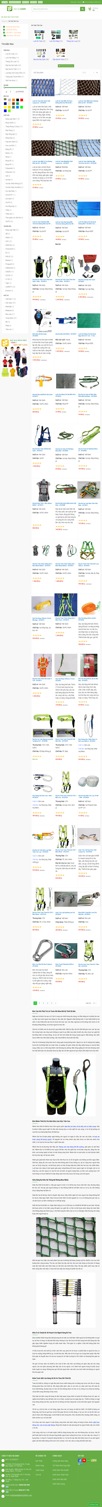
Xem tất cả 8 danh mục (66, 66)
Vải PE (11, 221)
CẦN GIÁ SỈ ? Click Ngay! (13, 33)
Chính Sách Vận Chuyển (60, 1470)
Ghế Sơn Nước (13, 80)
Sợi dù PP (12, 195)
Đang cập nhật (14, 119)
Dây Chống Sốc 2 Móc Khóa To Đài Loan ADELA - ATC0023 (87, 740)
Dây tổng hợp (13, 134)
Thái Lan (11, 329)
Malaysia (11, 310)
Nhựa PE (11, 161)
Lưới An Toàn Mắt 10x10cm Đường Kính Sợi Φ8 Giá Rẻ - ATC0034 (63, 102)
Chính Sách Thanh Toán (60, 1475)
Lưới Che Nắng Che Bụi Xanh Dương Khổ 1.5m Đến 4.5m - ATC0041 (87, 223)
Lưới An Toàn (39, 41)
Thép (10, 210)
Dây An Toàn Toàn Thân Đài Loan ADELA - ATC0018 (88, 565)
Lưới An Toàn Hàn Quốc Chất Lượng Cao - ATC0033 (41, 102)
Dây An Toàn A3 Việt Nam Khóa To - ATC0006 (88, 450)
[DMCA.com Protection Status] (94, 1460)
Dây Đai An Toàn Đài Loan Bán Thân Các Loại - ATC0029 (41, 851)
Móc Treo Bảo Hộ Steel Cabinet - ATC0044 (42, 965)
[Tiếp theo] (55, 1003)
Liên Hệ (40, 2)
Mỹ (9, 322)
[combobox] (58, 9)
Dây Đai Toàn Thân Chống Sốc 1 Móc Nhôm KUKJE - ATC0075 (65, 565)
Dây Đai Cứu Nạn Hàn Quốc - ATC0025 (87, 280)
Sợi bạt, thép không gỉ (16, 183)
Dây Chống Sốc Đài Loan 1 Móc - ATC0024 (42, 796)
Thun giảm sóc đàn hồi (16, 217)
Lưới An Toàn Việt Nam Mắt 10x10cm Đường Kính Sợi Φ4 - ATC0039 (41, 223)
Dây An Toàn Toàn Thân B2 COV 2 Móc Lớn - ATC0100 (65, 796)
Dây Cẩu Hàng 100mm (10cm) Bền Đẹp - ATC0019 (41, 619)
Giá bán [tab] (6, 85)
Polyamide (12, 168)
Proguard (11, 264)
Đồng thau (12, 138)
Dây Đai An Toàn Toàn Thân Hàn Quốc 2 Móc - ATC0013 (65, 280)
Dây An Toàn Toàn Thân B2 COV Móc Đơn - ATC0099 (65, 740)
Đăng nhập (73, 2)
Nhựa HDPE (12, 123)
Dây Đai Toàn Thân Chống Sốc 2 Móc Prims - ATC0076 (65, 619)
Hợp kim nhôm (13, 142)
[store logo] (9, 8)
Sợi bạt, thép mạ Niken (16, 187)
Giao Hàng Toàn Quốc (13, 35)
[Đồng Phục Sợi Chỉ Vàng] (14, 358)
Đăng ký (79, 2)
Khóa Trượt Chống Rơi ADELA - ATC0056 (64, 965)
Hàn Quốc (12, 303)
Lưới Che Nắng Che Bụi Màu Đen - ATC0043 (65, 395)
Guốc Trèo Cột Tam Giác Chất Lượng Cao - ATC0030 (87, 851)
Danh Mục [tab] (7, 50)
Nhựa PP (11, 164)
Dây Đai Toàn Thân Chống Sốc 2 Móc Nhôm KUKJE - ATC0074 (42, 565)
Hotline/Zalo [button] (94, 1504)
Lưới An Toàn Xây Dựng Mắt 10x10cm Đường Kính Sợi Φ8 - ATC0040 (64, 223)
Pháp (10, 325)
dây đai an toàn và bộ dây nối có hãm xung (80, 1126)
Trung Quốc (13, 318)
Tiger (10, 283)
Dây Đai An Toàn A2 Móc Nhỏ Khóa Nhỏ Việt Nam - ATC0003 (87, 395)
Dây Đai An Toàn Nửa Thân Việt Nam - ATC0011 (88, 504)
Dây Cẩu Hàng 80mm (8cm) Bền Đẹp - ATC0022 (88, 679)
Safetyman (12, 268)
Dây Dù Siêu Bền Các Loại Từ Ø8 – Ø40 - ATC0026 (88, 796)
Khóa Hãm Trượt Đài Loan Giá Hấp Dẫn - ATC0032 (87, 913)
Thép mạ (11, 214)
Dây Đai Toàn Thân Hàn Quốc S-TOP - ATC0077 (42, 679)
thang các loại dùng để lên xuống (71, 1147)
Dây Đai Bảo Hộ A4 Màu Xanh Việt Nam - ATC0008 (65, 504)
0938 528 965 (24, 1485)
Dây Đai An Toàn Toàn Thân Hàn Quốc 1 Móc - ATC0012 (42, 280)
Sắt (9, 176)
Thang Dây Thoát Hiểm (16, 77)
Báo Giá (58, 244)
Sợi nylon (11, 198)
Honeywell (12, 249)
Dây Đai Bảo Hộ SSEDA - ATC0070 (65, 334)
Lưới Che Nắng (56, 41)
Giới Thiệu (4, 2)
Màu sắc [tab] (6, 96)
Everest (11, 290)
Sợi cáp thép (13, 191)
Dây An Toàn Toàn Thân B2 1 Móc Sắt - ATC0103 (88, 965)
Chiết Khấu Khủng (11, 30)
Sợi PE (10, 202)
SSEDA (11, 271)
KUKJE (11, 256)
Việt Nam (12, 299)
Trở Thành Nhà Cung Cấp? (61, 1465)
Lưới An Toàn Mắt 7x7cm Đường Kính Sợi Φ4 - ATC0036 (42, 162)
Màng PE (11, 149)
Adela (11, 237)
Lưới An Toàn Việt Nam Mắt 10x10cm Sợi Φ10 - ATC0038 (87, 162)
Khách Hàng (26, 2)
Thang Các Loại (73, 41)
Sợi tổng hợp (13, 206)
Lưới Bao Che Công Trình (16, 73)
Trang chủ (4, 21)
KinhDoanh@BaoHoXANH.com (92, 2)
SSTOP (11, 275)
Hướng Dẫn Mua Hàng (15, 2)
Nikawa (11, 260)
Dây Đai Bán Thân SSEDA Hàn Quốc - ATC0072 (41, 450)
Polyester (12, 172)
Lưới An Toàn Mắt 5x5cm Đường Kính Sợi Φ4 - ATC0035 (88, 102)
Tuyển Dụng (33, 2)
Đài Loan (12, 314)
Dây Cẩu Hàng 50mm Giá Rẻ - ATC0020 (87, 619)
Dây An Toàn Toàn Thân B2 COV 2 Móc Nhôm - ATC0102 (42, 913)
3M (9, 234)
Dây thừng (12, 130)
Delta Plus (12, 245)
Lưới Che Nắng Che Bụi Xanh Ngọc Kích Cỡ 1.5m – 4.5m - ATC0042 (87, 335)
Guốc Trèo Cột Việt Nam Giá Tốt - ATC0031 (65, 913)
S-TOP (10, 279)
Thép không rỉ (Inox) (16, 126)
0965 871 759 (24, 1490)
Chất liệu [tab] (6, 115)
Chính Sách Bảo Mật (59, 1479)
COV (10, 241)
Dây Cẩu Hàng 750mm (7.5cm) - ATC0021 (65, 679)
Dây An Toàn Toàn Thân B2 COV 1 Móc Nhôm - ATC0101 (65, 851)
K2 (9, 252)
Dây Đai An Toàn (60, 59)
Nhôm (11, 153)
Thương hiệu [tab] (7, 226)
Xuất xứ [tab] (6, 295)
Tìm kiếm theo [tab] (7, 44)
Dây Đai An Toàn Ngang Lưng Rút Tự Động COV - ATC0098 (42, 740)
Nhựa (10, 157)
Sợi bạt (11, 179)
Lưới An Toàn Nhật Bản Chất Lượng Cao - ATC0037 (64, 162)
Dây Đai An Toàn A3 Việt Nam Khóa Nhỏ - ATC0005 (64, 450)
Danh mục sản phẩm (10, 17)
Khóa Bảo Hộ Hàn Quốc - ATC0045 (39, 335)
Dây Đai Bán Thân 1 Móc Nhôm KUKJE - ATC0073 (42, 504)
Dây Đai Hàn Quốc (41, 59)
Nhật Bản (11, 306)
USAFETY (12, 287)
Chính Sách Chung (58, 1484)
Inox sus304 (13, 145)
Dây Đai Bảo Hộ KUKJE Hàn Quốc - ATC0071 (42, 395)
